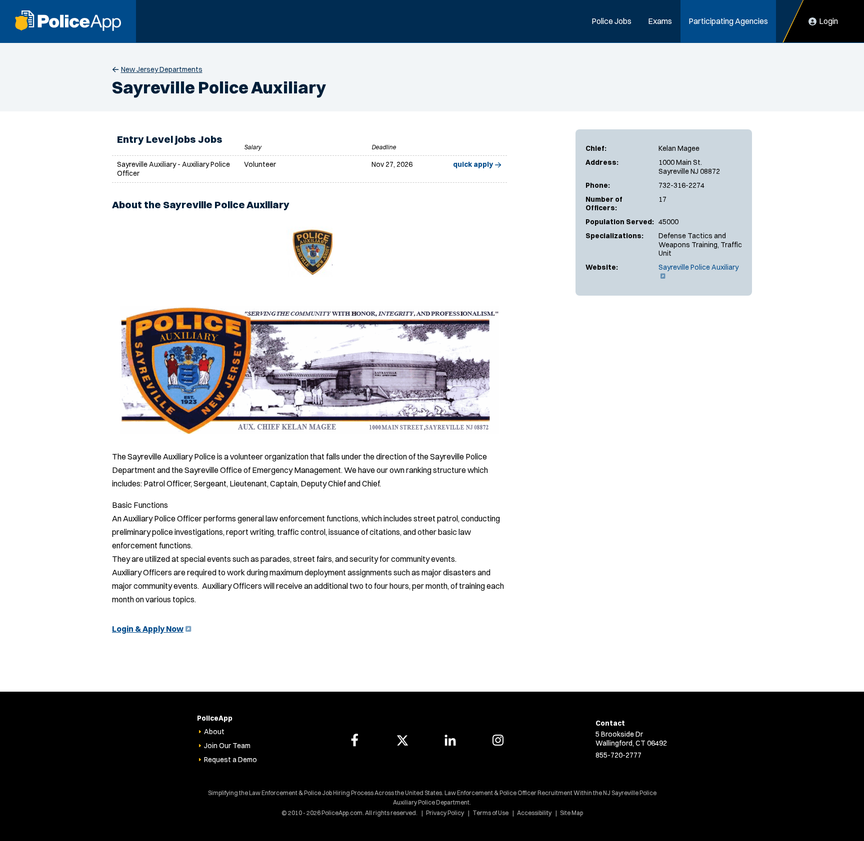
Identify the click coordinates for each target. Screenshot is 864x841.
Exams (660, 21)
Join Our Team (227, 745)
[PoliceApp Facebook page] (355, 740)
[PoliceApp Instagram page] (498, 740)
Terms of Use (490, 813)
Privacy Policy (445, 813)
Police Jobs (612, 21)
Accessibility (534, 813)
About (214, 731)
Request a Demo (230, 759)
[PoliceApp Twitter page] (403, 740)
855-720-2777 (619, 755)
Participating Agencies (728, 21)
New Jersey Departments (161, 69)
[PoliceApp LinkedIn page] (450, 740)
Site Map (571, 813)
